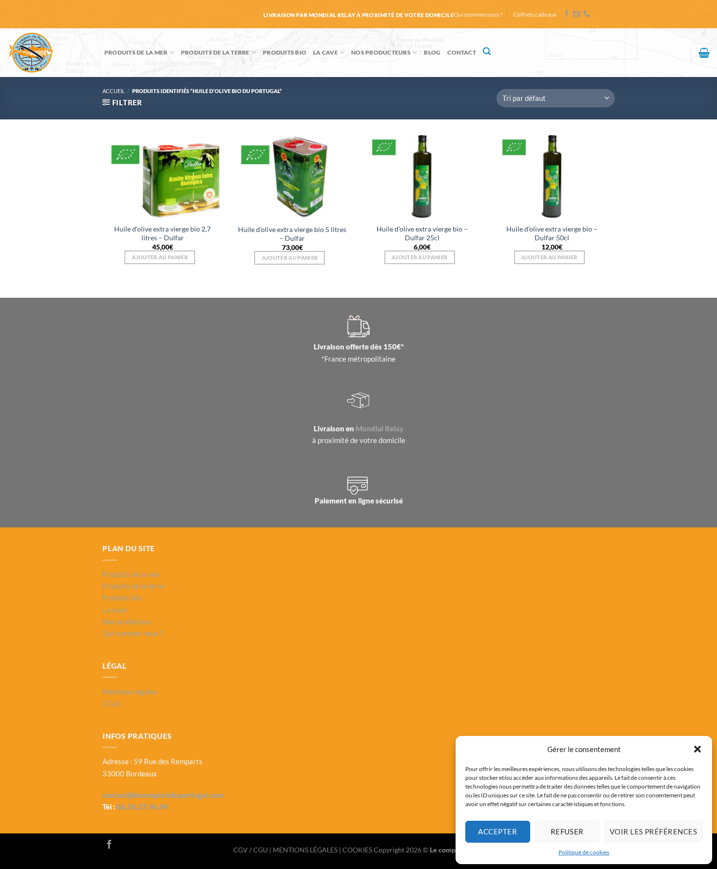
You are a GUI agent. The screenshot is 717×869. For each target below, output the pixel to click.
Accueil (113, 91)
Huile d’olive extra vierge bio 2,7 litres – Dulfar (162, 233)
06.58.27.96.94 (142, 806)
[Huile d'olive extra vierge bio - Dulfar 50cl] (552, 176)
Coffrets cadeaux (535, 14)
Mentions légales (130, 691)
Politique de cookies (583, 852)
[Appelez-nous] (586, 14)
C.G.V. (111, 703)
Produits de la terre (215, 52)
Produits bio (121, 597)
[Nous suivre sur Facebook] (566, 14)
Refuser (567, 831)
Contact (461, 52)
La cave (325, 52)
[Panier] (704, 52)
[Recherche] (487, 51)
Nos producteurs (381, 52)
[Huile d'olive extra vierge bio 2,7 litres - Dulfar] (162, 176)
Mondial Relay (379, 428)
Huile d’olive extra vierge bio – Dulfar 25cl (422, 233)
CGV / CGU (251, 850)
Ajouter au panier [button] (160, 257)
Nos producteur (127, 621)
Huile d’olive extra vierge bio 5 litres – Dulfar (292, 233)
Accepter (497, 831)
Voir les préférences (653, 831)
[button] (697, 749)
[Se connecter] (679, 57)
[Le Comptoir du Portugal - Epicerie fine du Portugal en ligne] (48, 52)
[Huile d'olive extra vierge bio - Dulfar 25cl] (422, 176)
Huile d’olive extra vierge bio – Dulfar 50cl (552, 233)
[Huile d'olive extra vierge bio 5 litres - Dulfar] (292, 176)
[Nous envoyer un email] (576, 14)
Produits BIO (284, 52)
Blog (432, 52)
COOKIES (358, 850)
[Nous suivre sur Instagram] (122, 845)
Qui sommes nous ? (478, 14)
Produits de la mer (135, 52)
